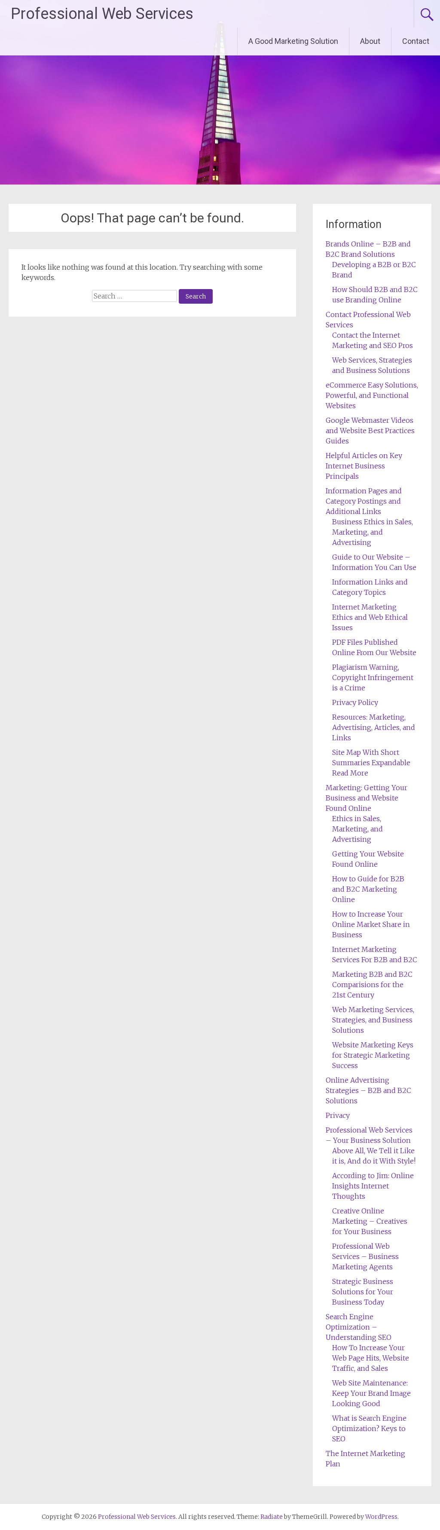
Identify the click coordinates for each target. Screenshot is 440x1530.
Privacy (338, 1115)
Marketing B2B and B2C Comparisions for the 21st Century (372, 984)
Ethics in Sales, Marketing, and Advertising (357, 829)
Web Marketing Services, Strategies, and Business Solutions (373, 1019)
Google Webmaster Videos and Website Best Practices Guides (370, 430)
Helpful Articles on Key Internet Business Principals (364, 465)
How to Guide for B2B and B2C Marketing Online (368, 889)
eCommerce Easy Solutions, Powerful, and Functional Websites (372, 395)
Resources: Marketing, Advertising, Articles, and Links (373, 727)
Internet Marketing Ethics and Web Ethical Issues (370, 617)
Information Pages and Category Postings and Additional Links (364, 501)
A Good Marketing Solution (293, 41)
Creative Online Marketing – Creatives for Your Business (369, 1221)
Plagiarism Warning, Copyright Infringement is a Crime (372, 677)
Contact (415, 41)
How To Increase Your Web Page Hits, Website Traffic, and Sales (370, 1358)
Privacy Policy (355, 702)
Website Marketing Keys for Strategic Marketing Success (372, 1055)
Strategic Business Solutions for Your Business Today (362, 1291)
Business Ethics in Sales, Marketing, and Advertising (372, 532)
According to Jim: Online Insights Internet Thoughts (373, 1186)
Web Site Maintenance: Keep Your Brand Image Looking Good (371, 1393)
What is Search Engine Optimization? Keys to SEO (369, 1428)
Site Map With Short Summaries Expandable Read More (371, 762)
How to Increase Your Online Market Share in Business (371, 924)
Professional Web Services (102, 14)
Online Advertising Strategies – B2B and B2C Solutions (368, 1090)
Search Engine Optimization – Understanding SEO (358, 1327)
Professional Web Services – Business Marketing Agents (365, 1256)
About (370, 41)
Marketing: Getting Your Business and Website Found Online (366, 798)
